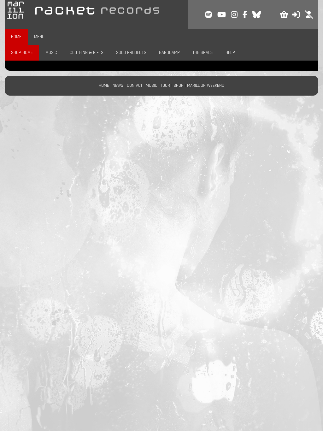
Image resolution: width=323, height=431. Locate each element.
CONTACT (134, 85)
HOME (16, 37)
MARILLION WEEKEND (205, 85)
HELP (230, 53)
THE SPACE (202, 53)
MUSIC (51, 53)
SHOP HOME (22, 53)
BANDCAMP (169, 53)
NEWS (118, 85)
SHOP (178, 85)
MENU (39, 37)
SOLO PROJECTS (131, 53)
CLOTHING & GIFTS (86, 53)
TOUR (165, 85)
